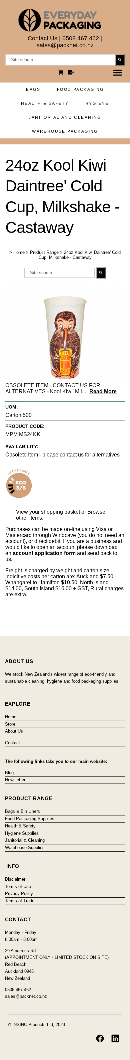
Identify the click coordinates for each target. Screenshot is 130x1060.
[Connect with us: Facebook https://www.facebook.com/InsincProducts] (100, 1038)
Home (19, 252)
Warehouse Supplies (25, 847)
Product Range (44, 252)
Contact (12, 742)
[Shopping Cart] (61, 73)
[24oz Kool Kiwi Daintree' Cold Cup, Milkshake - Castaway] (65, 377)
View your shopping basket (48, 512)
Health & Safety (45, 103)
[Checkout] (71, 73)
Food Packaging (80, 89)
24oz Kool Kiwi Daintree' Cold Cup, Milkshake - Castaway (80, 255)
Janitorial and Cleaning (65, 117)
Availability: (21, 446)
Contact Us (42, 38)
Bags (33, 89)
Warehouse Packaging (65, 131)
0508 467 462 (80, 38)
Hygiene (97, 103)
